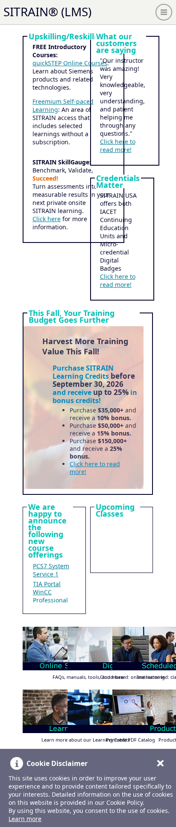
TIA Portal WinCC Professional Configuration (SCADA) (52, 600)
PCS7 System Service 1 (51, 570)
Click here (46, 219)
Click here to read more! (117, 145)
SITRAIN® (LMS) (47, 11)
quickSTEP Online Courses (69, 63)
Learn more (25, 819)
